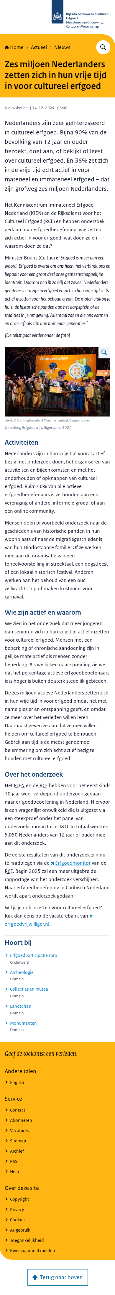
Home (17, 47)
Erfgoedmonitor (73, 863)
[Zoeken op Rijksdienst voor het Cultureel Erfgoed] (103, 47)
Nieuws (62, 47)
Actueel (39, 47)
